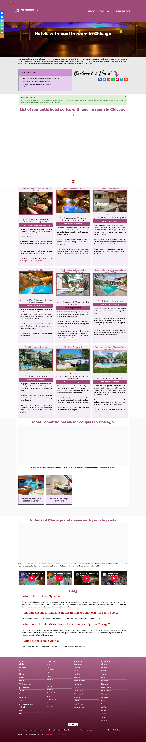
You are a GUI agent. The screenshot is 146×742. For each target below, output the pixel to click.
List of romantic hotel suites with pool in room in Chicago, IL (41, 78)
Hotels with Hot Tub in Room (98, 11)
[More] (2, 36)
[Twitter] (2, 21)
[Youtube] (73, 724)
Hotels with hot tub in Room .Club (26, 11)
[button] (100, 79)
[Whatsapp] (2, 24)
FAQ (24, 87)
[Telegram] (2, 28)
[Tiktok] (76, 724)
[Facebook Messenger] (2, 17)
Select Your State (123, 11)
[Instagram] (69, 724)
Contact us (64, 734)
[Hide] (1, 40)
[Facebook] (2, 13)
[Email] (2, 32)
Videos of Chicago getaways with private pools (37, 84)
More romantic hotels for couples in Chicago (36, 81)
